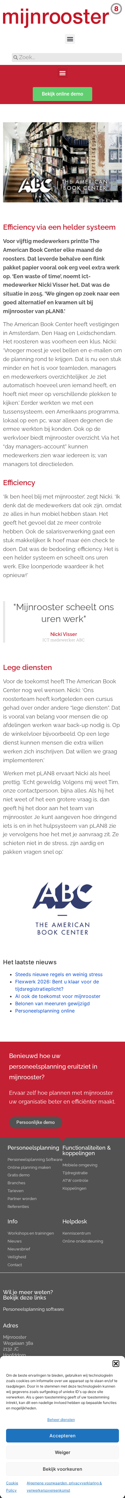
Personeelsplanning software (33, 1309)
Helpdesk (74, 1221)
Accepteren (62, 1436)
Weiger (62, 1452)
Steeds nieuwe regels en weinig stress (59, 974)
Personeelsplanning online (45, 1011)
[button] (116, 1364)
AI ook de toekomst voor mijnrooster (57, 996)
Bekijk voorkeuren (62, 1469)
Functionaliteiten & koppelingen (86, 1150)
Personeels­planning (33, 1148)
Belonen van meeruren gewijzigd (52, 1003)
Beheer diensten (61, 1419)
